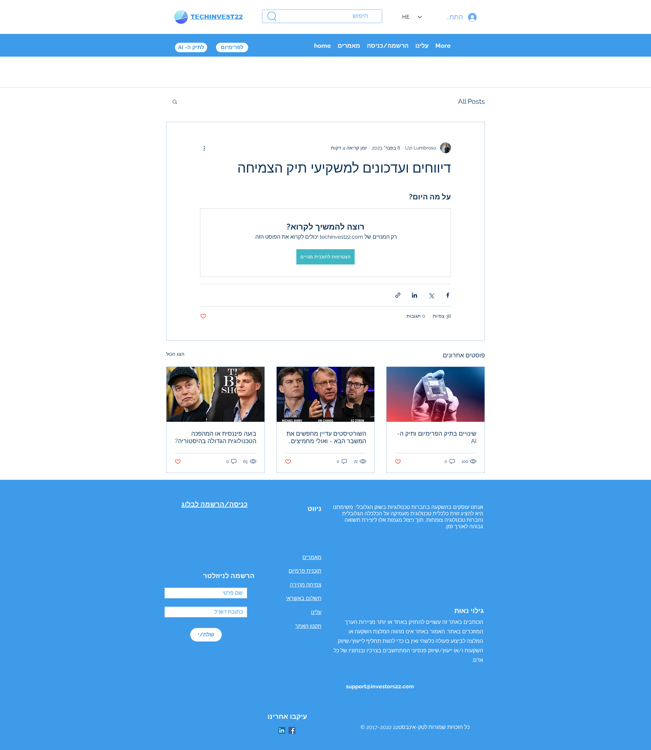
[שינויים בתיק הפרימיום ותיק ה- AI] (436, 394)
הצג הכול (175, 354)
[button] (175, 101)
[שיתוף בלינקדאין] (414, 295)
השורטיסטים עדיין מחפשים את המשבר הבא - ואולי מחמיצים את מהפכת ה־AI (326, 437)
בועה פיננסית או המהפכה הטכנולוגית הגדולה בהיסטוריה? (215, 437)
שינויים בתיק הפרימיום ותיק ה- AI (436, 437)
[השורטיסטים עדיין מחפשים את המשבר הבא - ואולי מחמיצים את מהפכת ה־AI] (326, 394)
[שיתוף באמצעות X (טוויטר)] (431, 295)
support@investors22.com (380, 686)
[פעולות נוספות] (204, 148)
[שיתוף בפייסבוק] (448, 295)
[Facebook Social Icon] (292, 730)
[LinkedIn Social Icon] (281, 730)
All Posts (471, 101)
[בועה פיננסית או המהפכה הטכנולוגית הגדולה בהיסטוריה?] (215, 394)
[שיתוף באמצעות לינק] (398, 295)
